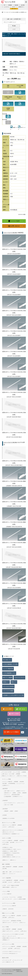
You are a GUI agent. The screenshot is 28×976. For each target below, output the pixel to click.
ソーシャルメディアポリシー (8, 971)
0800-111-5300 (11, 724)
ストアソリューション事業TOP (9, 905)
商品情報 (22, 781)
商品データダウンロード (8, 931)
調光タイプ (13, 682)
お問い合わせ (14, 8)
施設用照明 (5, 788)
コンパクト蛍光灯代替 (8, 668)
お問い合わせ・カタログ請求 (8, 773)
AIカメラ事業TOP (6, 929)
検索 (15, 25)
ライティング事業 (6, 779)
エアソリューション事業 (8, 944)
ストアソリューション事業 (8, 903)
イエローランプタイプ (19, 677)
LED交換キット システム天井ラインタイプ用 (13, 695)
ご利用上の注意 (19, 971)
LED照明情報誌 (12, 783)
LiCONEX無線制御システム (9, 673)
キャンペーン (19, 842)
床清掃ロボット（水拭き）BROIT (10, 851)
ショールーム (6, 6)
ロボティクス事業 (6, 838)
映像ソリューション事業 (8, 913)
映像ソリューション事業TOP (9, 915)
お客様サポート (21, 6)
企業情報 (24, 772)
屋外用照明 (5, 808)
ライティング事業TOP (7, 781)
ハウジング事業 (6, 891)
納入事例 (22, 5)
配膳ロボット (5, 860)
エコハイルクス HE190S (10, 232)
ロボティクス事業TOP (7, 840)
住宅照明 (5, 815)
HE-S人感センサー (7, 659)
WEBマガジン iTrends (21, 775)
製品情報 (16, 5)
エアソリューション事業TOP (9, 946)
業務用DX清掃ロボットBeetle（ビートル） (12, 856)
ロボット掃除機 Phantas (8, 855)
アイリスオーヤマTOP (6, 772)
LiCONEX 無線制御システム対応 (10, 664)
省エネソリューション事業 (8, 822)
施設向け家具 (5, 957)
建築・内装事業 (6, 864)
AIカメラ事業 (5, 926)
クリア (14, 29)
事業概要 (10, 5)
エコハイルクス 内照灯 (8, 690)
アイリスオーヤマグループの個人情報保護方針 (11, 969)
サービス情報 (5, 842)
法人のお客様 (10, 2)
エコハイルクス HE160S (8, 686)
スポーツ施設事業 (6, 878)
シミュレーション (21, 783)
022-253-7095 (15, 720)
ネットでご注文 (16, 772)
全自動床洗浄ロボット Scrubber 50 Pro (11, 853)
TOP (4, 5)
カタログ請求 (15, 221)
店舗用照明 (5, 800)
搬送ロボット (13, 860)
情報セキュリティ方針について (8, 775)
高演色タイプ (6, 682)
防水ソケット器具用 (7, 677)
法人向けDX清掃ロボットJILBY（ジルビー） (12, 849)
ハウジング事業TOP (7, 893)
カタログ (13, 6)
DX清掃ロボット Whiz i (8, 847)
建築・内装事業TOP (7, 866)
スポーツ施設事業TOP (7, 880)
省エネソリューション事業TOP (9, 825)
